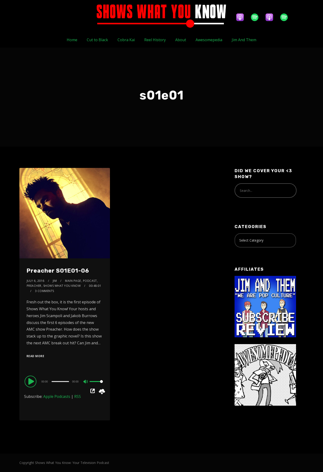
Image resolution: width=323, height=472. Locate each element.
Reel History (155, 39)
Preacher (34, 286)
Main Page (73, 281)
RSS (77, 396)
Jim (55, 281)
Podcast (90, 281)
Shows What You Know (62, 286)
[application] (64, 381)
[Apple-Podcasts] (242, 17)
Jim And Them (244, 39)
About (180, 39)
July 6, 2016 (35, 281)
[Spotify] (257, 17)
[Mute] (85, 382)
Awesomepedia (209, 39)
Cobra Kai (126, 39)
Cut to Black (97, 39)
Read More (35, 356)
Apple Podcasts (56, 396)
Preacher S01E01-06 (57, 270)
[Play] (31, 381)
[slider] (96, 385)
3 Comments (44, 291)
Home (72, 39)
